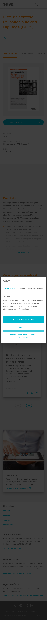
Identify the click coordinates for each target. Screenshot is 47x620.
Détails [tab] (22, 288)
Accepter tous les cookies (23, 319)
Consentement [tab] (9, 288)
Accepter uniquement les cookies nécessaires (23, 336)
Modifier (22, 327)
